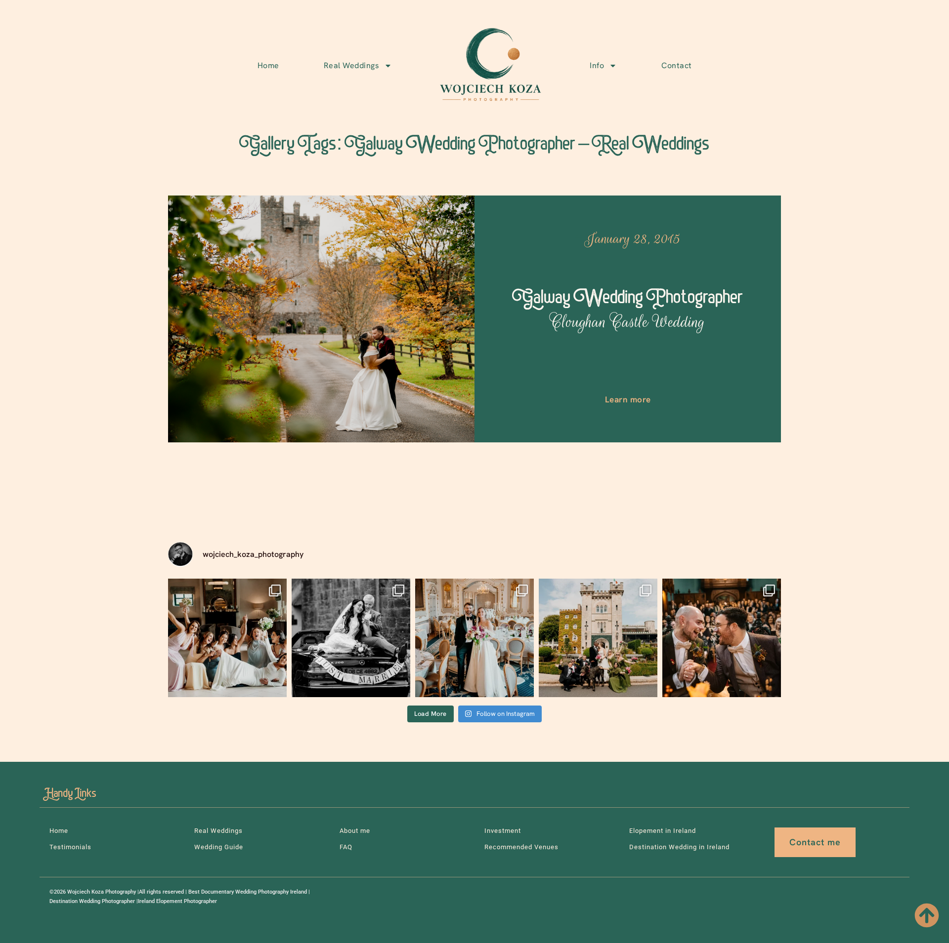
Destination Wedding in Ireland (679, 847)
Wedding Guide (218, 847)
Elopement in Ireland (662, 830)
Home (268, 65)
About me (355, 830)
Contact (676, 65)
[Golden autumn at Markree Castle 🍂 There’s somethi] (721, 638)
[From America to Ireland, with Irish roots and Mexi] (351, 638)
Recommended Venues (521, 847)
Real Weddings (352, 65)
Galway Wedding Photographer (627, 309)
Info (597, 65)
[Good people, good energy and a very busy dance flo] (227, 638)
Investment (502, 830)
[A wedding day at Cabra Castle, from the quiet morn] (598, 638)
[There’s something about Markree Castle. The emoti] (474, 638)
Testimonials (70, 847)
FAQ (346, 847)
